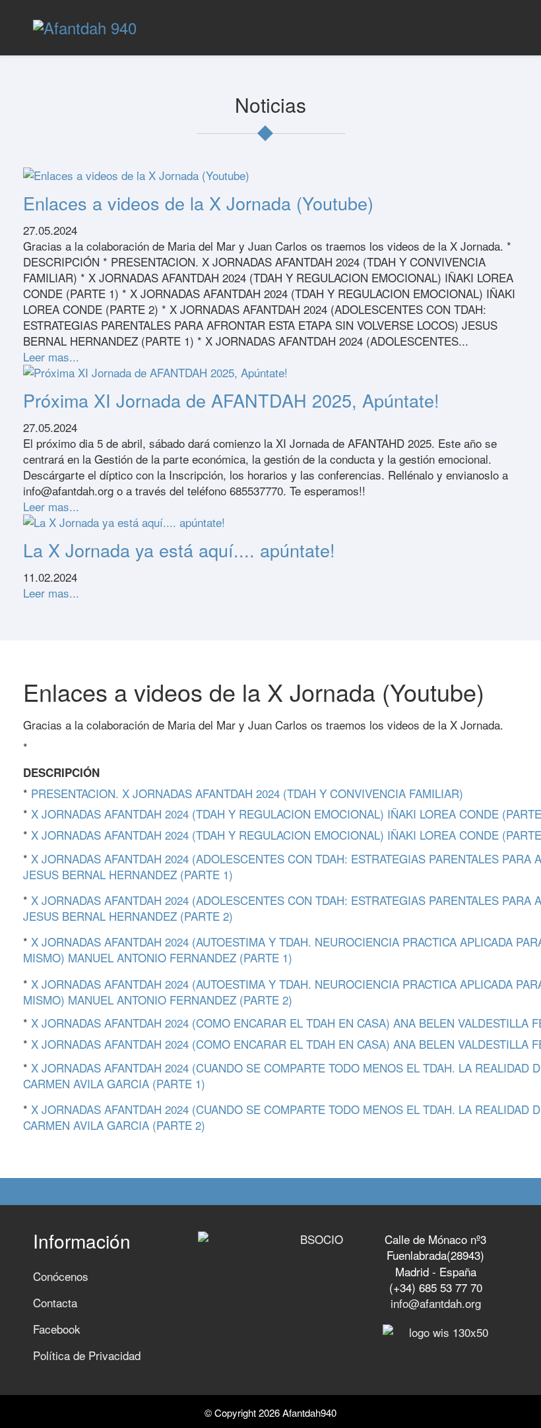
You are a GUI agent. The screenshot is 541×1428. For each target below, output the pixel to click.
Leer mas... (51, 356)
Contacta (55, 1302)
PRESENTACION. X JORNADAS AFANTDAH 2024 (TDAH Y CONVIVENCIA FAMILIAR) (247, 793)
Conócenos (60, 1276)
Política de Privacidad (87, 1355)
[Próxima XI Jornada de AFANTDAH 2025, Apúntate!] (270, 373)
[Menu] (502, 26)
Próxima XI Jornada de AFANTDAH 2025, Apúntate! (231, 400)
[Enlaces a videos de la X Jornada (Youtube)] (270, 175)
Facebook (56, 1328)
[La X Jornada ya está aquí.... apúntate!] (270, 522)
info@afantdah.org (436, 1303)
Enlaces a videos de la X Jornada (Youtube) (198, 203)
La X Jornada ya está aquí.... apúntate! (179, 550)
